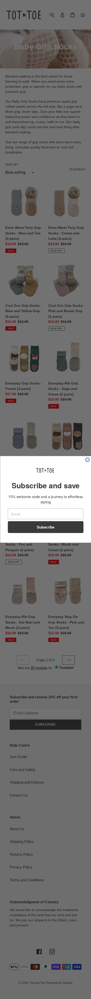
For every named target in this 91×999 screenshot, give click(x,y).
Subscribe (45, 527)
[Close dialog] (87, 460)
